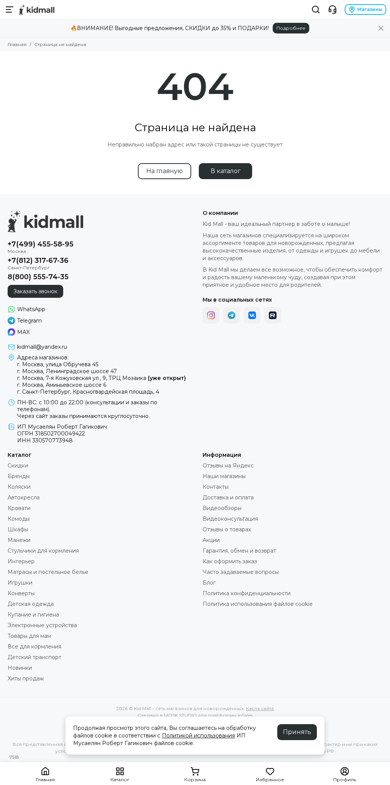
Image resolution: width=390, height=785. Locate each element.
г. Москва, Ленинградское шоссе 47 (67, 371)
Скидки (18, 465)
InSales (245, 715)
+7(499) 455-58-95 (41, 244)
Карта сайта (260, 708)
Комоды (19, 518)
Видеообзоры (222, 508)
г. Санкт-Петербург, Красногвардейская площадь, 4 (88, 391)
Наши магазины (224, 476)
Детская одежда (31, 604)
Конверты (21, 593)
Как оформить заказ (230, 561)
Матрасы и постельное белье (48, 572)
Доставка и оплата (228, 497)
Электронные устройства (42, 625)
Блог (209, 582)
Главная (17, 44)
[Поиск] (315, 9)
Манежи (19, 540)
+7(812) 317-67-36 (38, 260)
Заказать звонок (35, 291)
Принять (297, 732)
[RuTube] (272, 315)
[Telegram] (231, 315)
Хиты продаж (26, 678)
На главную (164, 171)
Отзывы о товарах (227, 529)
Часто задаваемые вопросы (241, 572)
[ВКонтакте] (252, 315)
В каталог (226, 171)
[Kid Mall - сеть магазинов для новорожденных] (36, 9)
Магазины (369, 9)
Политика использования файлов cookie (258, 604)
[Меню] (9, 9)
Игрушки (20, 582)
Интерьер (21, 561)
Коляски (19, 486)
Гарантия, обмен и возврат (239, 550)
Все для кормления (34, 646)
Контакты (216, 486)
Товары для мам (29, 635)
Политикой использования (198, 735)
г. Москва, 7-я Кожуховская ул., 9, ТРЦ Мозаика (101, 378)
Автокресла (24, 497)
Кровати (19, 508)
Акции (211, 540)
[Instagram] (211, 315)
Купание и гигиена (33, 614)
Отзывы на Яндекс (228, 465)
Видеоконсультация (230, 518)
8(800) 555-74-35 (38, 277)
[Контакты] (332, 9)
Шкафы (18, 529)
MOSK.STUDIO (180, 715)
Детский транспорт (34, 657)
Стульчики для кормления (43, 550)
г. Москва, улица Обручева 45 (57, 364)
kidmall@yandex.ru (42, 346)
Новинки (20, 667)
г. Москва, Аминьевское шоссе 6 (61, 384)
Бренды (19, 476)
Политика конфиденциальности (247, 593)
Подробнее (291, 28)
